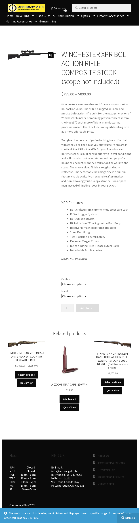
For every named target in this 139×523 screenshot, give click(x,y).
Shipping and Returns (111, 476)
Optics (85, 16)
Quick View (26, 382)
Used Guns (43, 16)
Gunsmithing (47, 21)
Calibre (65, 279)
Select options (26, 374)
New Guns (22, 16)
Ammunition (66, 16)
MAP (67, 478)
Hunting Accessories (19, 21)
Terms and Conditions (111, 462)
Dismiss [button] (130, 518)
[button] (51, 55)
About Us (103, 455)
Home (10, 16)
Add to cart (87, 308)
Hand (64, 291)
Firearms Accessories (110, 16)
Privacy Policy (106, 469)
